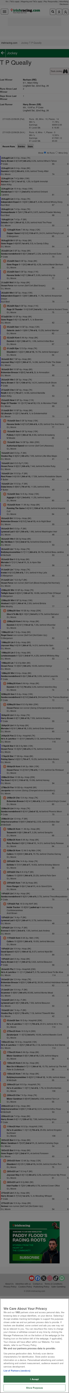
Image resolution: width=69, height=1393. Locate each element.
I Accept (34, 1379)
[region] (34, 1345)
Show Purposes (34, 1387)
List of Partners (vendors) (17, 1370)
